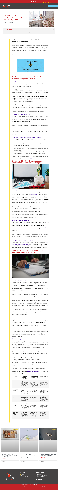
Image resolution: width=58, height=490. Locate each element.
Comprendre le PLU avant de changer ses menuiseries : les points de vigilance (28, 456)
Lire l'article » (4, 458)
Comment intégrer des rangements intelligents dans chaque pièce (9, 455)
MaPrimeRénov (34, 194)
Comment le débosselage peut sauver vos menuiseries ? (48, 455)
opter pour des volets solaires (33, 371)
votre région (44, 227)
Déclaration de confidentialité (41, 486)
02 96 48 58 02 (32, 1)
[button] (53, 29)
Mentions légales (15, 486)
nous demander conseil (28, 158)
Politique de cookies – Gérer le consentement (27, 486)
